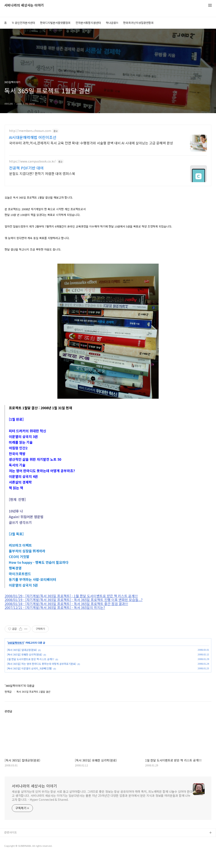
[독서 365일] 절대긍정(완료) (22, 650)
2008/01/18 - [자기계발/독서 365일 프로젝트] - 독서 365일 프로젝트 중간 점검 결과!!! (66, 604)
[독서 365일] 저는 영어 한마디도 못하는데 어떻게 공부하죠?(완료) (41, 663)
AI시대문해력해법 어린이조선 (32, 137)
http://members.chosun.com (30, 131)
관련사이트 (10, 832)
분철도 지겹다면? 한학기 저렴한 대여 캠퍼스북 (42, 173)
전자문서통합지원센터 (88, 23)
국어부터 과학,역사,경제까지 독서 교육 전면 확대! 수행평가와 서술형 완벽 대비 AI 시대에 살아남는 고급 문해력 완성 (91, 142)
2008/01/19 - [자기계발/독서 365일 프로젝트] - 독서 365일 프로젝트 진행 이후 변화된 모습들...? (74, 600)
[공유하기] (20, 629)
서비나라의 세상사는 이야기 (24, 5)
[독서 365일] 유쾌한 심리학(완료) (24, 654)
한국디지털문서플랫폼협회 (55, 23)
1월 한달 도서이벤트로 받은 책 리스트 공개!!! (30, 659)
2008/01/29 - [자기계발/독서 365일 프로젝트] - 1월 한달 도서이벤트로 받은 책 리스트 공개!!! (71, 596)
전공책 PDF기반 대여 (26, 167)
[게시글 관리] (25, 629)
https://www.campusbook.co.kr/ (32, 161)
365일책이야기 (16, 642)
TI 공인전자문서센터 (23, 23)
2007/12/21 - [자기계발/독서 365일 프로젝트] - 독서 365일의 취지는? (55, 607)
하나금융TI (112, 23)
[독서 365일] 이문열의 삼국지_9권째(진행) (29, 668)
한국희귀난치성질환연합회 (138, 23)
